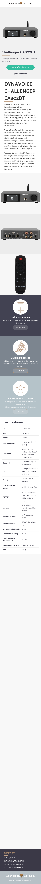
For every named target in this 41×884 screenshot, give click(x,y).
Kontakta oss (10, 857)
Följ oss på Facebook (13, 867)
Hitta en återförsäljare (20, 67)
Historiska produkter (14, 861)
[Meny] (2, 3)
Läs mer (20, 370)
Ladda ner (20, 327)
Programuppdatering (14, 864)
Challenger (25, 433)
